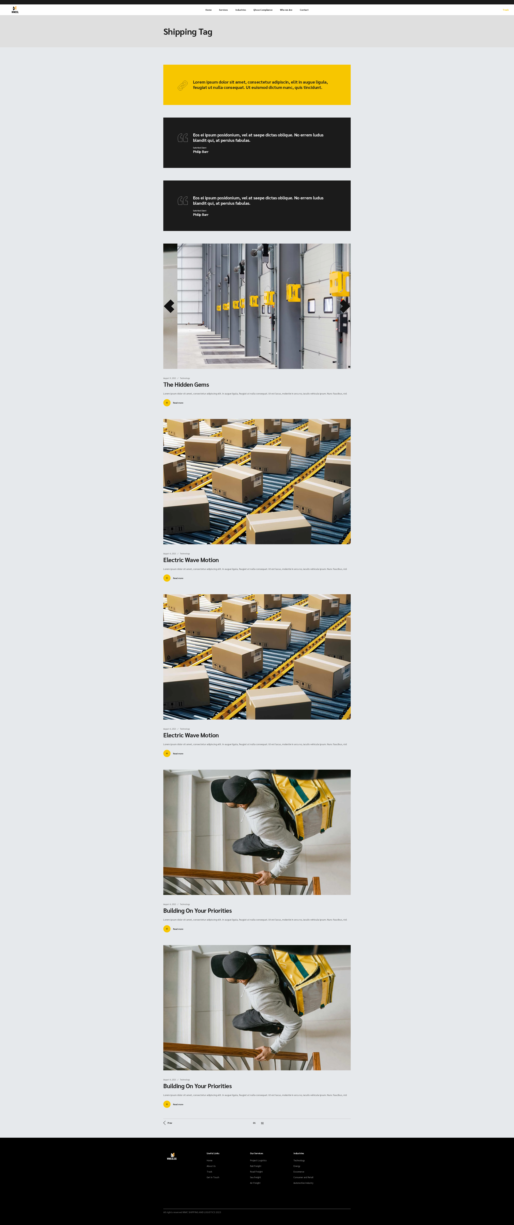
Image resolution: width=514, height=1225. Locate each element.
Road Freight (256, 1171)
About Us (211, 1165)
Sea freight (255, 1177)
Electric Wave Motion (191, 559)
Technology (185, 378)
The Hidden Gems (186, 384)
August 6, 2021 (169, 553)
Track (506, 9)
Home (209, 1160)
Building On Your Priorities (197, 910)
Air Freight (255, 1182)
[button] (169, 306)
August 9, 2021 (169, 378)
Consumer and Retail (303, 1177)
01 (254, 1122)
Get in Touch (213, 1177)
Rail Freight (255, 1165)
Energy (296, 1165)
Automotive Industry (303, 1182)
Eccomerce (298, 1171)
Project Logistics (258, 1160)
